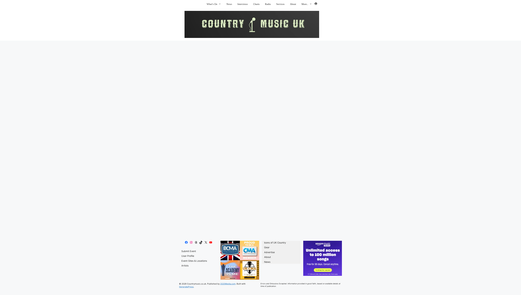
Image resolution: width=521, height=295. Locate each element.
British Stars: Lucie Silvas (212, 72)
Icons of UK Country (197, 231)
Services (280, 4)
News (229, 4)
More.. (304, 4)
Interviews (242, 4)
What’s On (212, 4)
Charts (256, 4)
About (293, 4)
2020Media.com (228, 283)
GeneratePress (186, 286)
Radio (268, 4)
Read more (210, 224)
